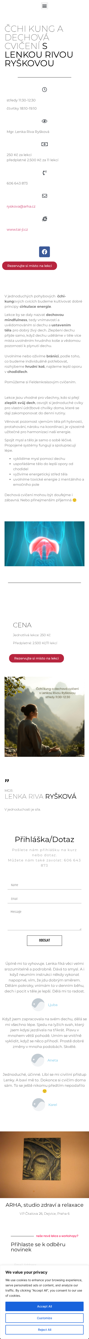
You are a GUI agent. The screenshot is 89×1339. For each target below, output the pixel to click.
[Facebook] (44, 251)
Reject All (44, 1329)
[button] (44, 5)
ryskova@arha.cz (21, 206)
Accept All (44, 1306)
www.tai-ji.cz (17, 229)
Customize (44, 1318)
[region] (44, 1302)
